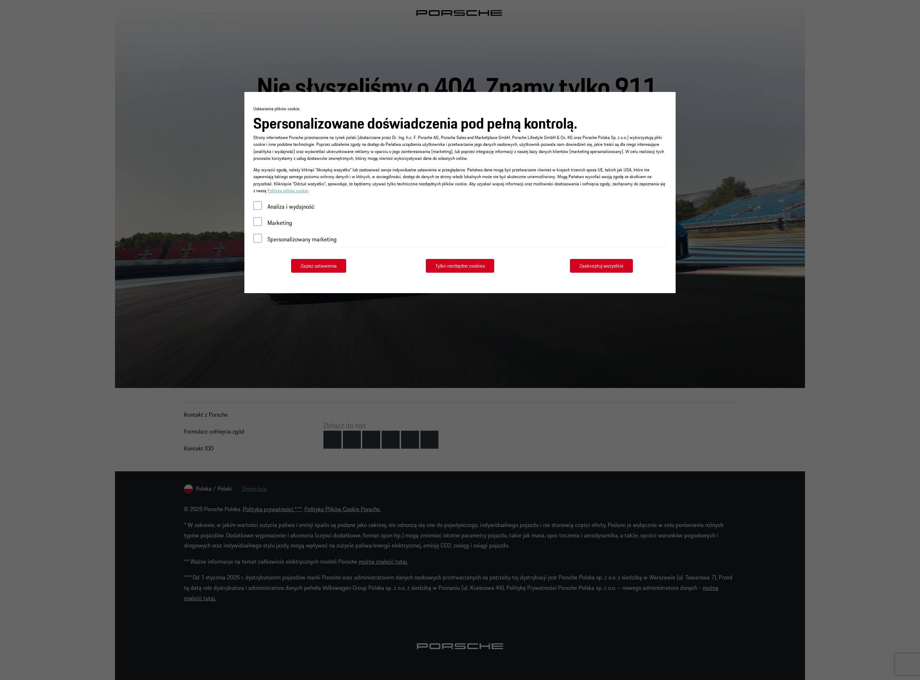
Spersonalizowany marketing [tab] (302, 239)
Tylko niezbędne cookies (460, 266)
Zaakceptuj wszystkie (601, 266)
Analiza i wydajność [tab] (290, 206)
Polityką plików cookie (287, 190)
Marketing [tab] (279, 222)
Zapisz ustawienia (318, 266)
